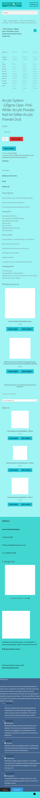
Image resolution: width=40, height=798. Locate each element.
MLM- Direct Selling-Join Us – (11, 649)
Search (20, 795)
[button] (35, 30)
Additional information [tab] (9, 176)
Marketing (9, 721)
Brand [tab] (4, 181)
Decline (5, 790)
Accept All (17, 790)
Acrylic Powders (12, 20)
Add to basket (16, 139)
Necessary (9, 703)
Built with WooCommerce (10, 668)
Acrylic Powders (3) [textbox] (19, 400)
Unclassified (10, 773)
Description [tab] (6, 170)
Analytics (9, 741)
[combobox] (20, 400)
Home (5, 20)
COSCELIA (5, 161)
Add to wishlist (9, 148)
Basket (31, 793)
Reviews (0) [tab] (5, 187)
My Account (6, 795)
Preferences (10, 756)
